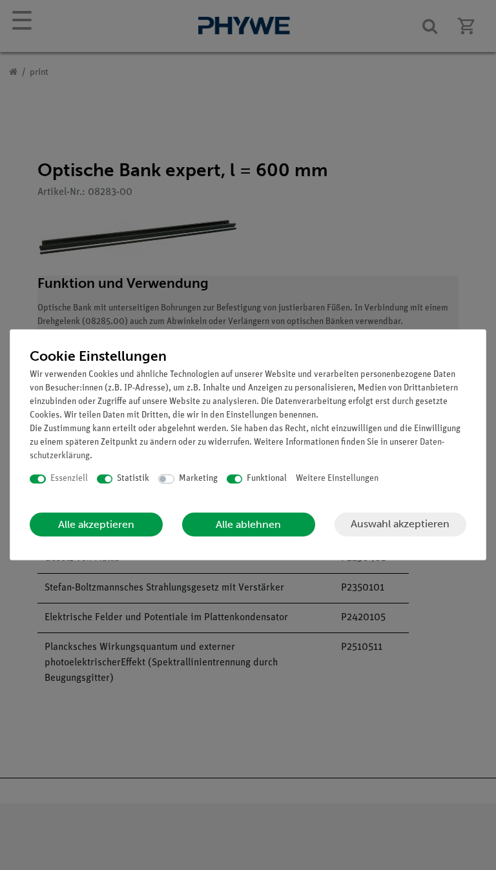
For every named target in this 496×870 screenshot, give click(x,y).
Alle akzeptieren (96, 524)
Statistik (133, 478)
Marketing (198, 478)
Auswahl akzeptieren (400, 524)
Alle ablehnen (248, 524)
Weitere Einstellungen (337, 478)
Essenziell (69, 478)
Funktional (267, 478)
